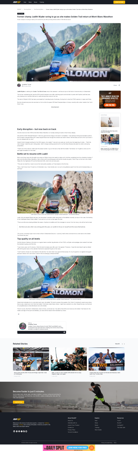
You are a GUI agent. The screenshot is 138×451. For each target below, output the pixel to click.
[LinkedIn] (14, 431)
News (30, 2)
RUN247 (19, 9)
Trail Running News (38, 9)
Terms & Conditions (73, 432)
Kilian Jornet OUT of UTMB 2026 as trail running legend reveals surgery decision (109, 150)
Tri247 (119, 420)
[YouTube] (26, 431)
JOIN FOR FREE (119, 2)
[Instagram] (17, 431)
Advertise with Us (72, 423)
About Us (70, 420)
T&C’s (115, 442)
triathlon (47, 423)
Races (35, 2)
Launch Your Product (73, 425)
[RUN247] (17, 2)
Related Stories (20, 344)
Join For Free (18, 402)
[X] (21, 431)
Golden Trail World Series (39, 91)
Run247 (119, 423)
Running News (27, 9)
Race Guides (98, 429)
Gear (25, 2)
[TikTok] (24, 431)
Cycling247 (120, 425)
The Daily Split (121, 427)
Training (42, 2)
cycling (21, 424)
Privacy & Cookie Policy (106, 442)
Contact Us (71, 427)
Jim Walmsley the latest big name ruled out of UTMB (109, 131)
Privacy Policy (71, 429)
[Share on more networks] (119, 85)
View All (117, 343)
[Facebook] (19, 431)
